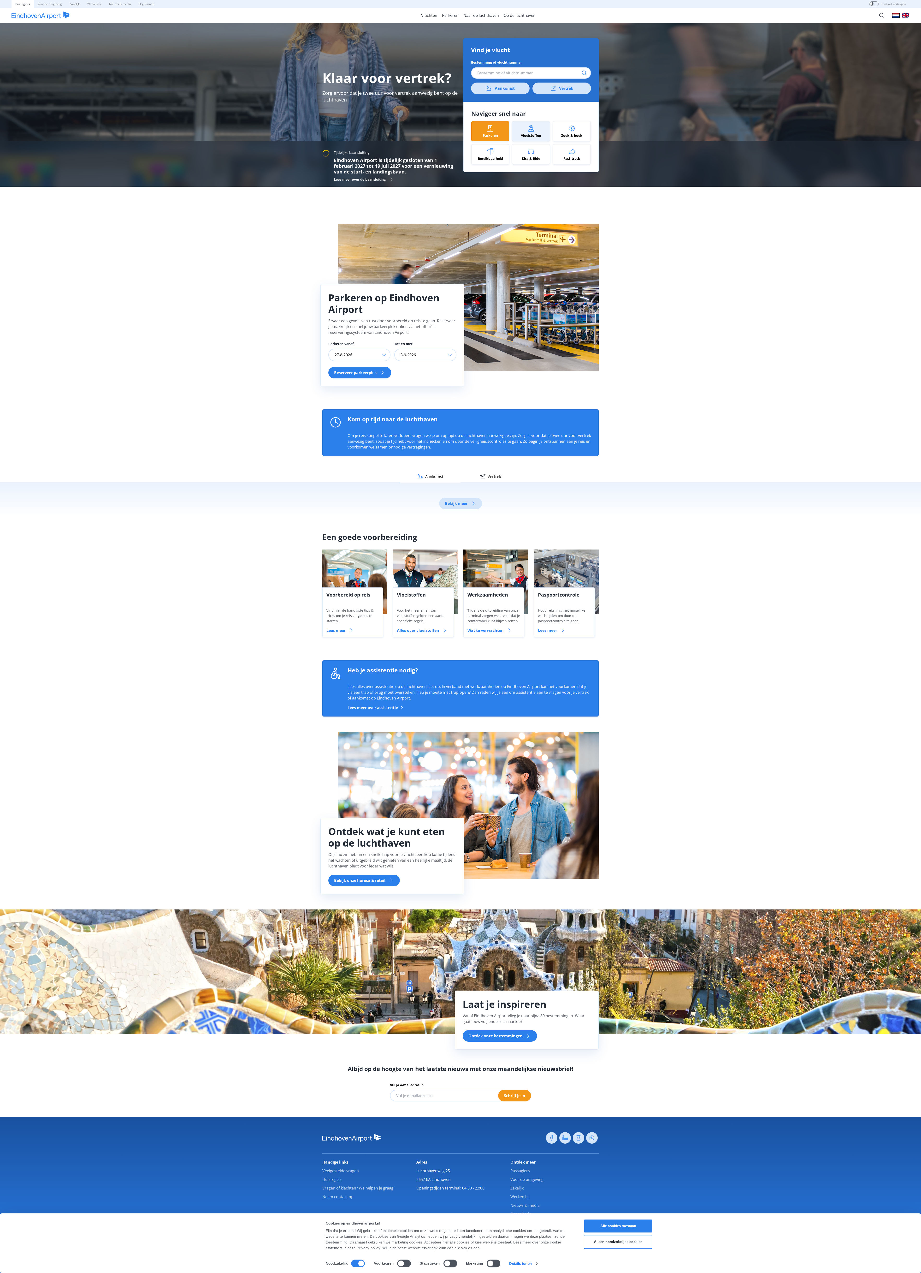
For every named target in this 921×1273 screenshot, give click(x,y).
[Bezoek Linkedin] (565, 1138)
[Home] (41, 15)
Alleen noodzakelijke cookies (618, 1242)
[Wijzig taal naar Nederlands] (896, 15)
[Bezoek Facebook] (551, 1138)
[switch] (404, 1263)
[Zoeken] (882, 15)
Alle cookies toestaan (618, 1226)
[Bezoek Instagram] (578, 1138)
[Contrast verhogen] (871, 4)
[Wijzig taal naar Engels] (905, 15)
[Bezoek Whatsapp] (592, 1138)
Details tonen (520, 1263)
